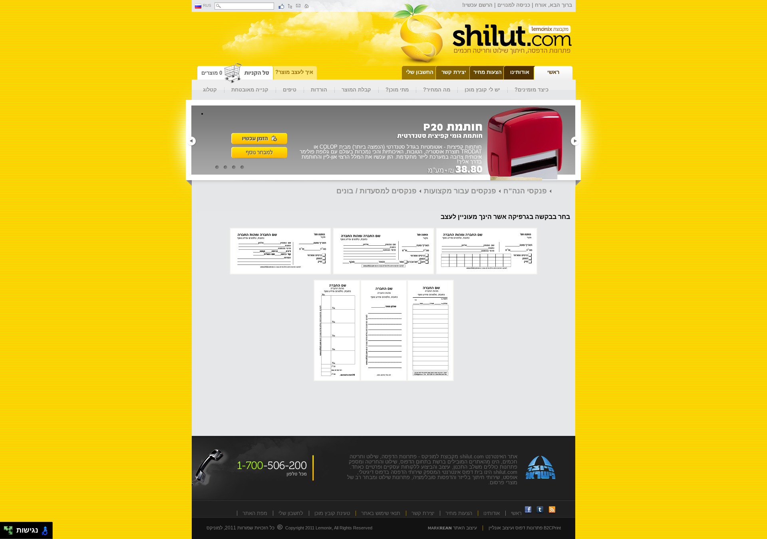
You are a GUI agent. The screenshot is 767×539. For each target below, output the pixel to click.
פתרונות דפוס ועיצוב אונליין (515, 528)
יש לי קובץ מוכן (482, 90)
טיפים (289, 90)
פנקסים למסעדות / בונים (376, 191)
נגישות (25, 530)
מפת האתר (254, 513)
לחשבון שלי (290, 513)
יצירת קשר (422, 513)
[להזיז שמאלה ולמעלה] (6, 528)
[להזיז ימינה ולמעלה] (10, 528)
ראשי (516, 513)
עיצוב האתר (464, 528)
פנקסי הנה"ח (525, 191)
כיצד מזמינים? (531, 90)
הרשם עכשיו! (477, 5)
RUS (207, 5)
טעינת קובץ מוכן (332, 513)
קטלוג (210, 90)
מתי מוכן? (397, 90)
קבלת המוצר (356, 90)
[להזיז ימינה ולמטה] (10, 533)
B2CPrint (552, 527)
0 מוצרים (211, 73)
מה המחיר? (436, 90)
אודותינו (491, 513)
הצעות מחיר (458, 513)
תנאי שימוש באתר (380, 513)
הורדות (319, 90)
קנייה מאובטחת (249, 90)
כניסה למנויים (513, 5)
